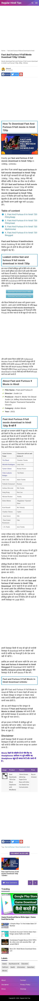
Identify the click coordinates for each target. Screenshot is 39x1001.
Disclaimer (5, 985)
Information (21, 967)
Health (13, 967)
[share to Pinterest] (21, 74)
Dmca (3, 989)
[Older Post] (30, 882)
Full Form (5, 967)
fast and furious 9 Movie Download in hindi (17, 847)
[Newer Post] (35, 882)
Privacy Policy (25, 985)
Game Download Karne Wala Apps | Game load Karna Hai (18, 918)
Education (25, 964)
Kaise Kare (30, 967)
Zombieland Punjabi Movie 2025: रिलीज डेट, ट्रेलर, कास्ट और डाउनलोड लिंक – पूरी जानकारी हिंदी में (23, 942)
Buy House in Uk (14, 964)
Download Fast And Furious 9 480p (19, 291)
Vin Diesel (5, 460)
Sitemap (23, 989)
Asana (4, 964)
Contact (23, 980)
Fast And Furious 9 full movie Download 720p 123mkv (10, 873)
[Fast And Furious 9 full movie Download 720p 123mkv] (10, 864)
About (3, 980)
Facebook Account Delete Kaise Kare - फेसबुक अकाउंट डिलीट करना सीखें (23, 933)
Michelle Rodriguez (8, 464)
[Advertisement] (19, 28)
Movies (4, 970)
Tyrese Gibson (7, 468)
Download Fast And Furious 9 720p (19, 296)
